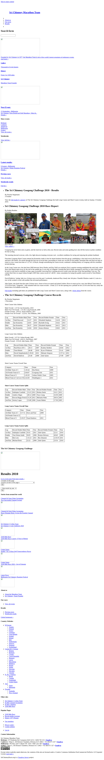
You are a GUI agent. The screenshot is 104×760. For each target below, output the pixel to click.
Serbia (11, 667)
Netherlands (13, 642)
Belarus (11, 651)
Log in (7, 730)
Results (7, 24)
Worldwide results (10, 614)
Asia (6, 684)
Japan (11, 685)
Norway (11, 643)
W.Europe (8, 625)
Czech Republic (14, 656)
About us (8, 20)
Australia (12, 691)
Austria (11, 627)
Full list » (4, 186)
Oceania (7, 689)
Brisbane (3, 123)
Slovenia (12, 669)
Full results (8, 291)
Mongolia (12, 687)
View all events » (6, 132)
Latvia (11, 660)
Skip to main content (7, 2)
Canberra (4, 125)
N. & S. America (10, 674)
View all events (10, 604)
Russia (11, 665)
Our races (8, 22)
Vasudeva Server (23, 757)
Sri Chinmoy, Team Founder (14, 596)
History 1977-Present (11, 718)
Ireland (11, 638)
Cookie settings (10, 727)
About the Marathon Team (13, 594)
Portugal (11, 645)
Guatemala (12, 680)
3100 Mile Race (10, 706)
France (11, 631)
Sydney (3, 130)
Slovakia (12, 671)
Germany (12, 632)
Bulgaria (11, 653)
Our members (9, 721)
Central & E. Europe (11, 649)
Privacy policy (9, 725)
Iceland (11, 636)
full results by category (18, 200)
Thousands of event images (9, 67)
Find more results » (18, 479)
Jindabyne (4, 126)
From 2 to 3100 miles (8, 75)
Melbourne (4, 128)
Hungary (12, 658)
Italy (10, 640)
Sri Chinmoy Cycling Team (14, 701)
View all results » (6, 178)
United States (13, 682)
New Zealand (13, 693)
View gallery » (9, 246)
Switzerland (13, 647)
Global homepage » (7, 617)
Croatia (11, 654)
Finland (11, 629)
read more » (10, 754)
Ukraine (11, 673)
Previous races (9, 612)
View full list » (5, 140)
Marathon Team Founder (9, 83)
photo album (77, 291)
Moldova (12, 663)
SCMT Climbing (10, 704)
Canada (11, 678)
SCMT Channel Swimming (14, 703)
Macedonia (12, 662)
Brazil (11, 676)
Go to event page (6, 479)
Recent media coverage (12, 716)
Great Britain (13, 634)
